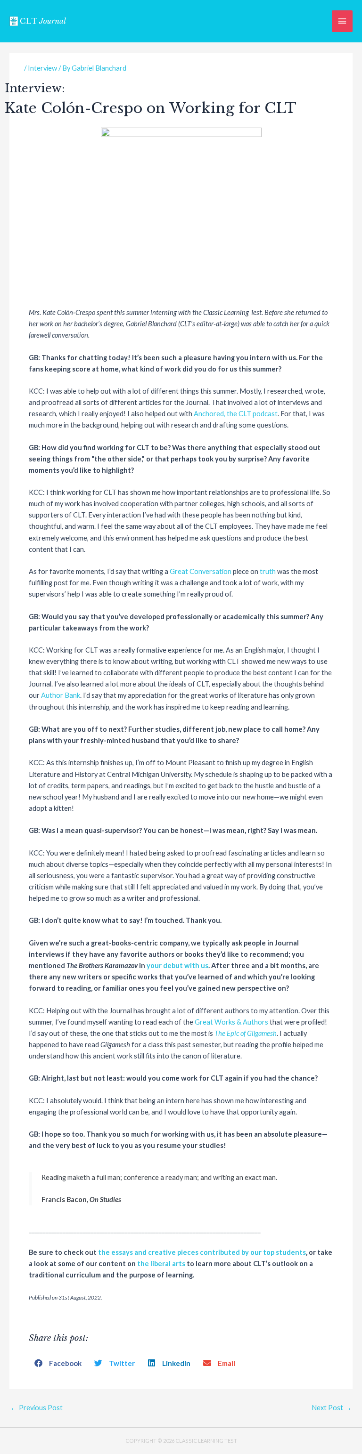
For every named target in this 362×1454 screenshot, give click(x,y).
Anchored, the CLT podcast (236, 414)
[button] (59, 1362)
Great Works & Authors (231, 1022)
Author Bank (60, 695)
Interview (42, 68)
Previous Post (36, 1408)
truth (268, 571)
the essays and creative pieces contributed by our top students (202, 1252)
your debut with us (177, 965)
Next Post (332, 1408)
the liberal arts (161, 1264)
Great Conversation (200, 571)
